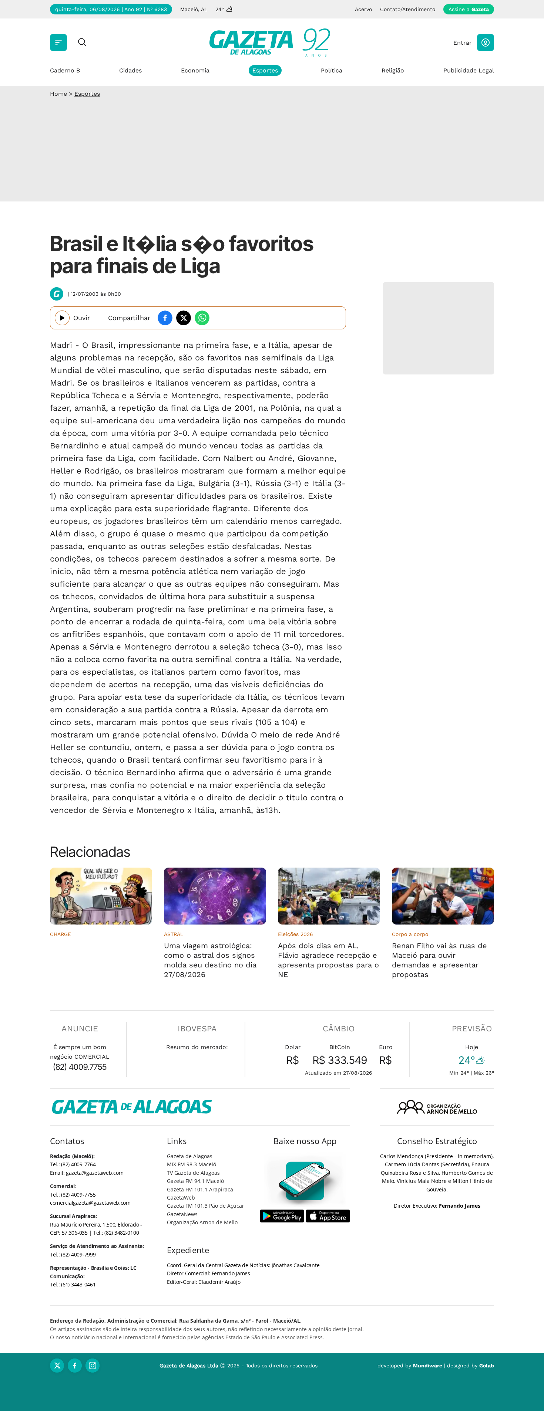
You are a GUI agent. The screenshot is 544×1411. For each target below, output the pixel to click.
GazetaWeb (181, 1197)
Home (58, 93)
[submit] (82, 42)
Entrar (462, 42)
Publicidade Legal (468, 70)
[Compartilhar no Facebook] (165, 318)
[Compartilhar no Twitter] (183, 318)
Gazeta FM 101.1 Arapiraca (200, 1189)
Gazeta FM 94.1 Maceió (195, 1180)
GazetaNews (182, 1214)
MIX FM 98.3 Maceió (191, 1164)
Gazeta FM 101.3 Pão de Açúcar (205, 1205)
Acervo (363, 9)
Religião (393, 70)
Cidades (130, 70)
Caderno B (65, 70)
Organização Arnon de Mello (202, 1222)
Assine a (469, 9)
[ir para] (305, 1181)
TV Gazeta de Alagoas (193, 1172)
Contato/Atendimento (407, 9)
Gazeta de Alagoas (189, 1156)
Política (331, 70)
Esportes (265, 70)
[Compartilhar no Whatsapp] (202, 318)
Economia (195, 70)
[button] (485, 42)
